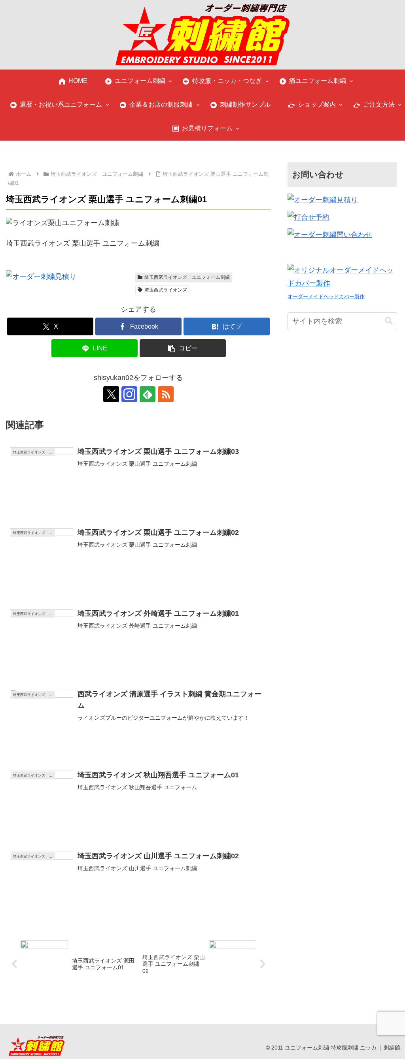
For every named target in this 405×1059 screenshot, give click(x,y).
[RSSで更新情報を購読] (166, 394)
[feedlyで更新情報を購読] (147, 394)
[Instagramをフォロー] (129, 394)
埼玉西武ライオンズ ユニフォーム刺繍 (187, 277)
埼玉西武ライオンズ (165, 290)
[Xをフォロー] (111, 394)
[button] (183, 348)
